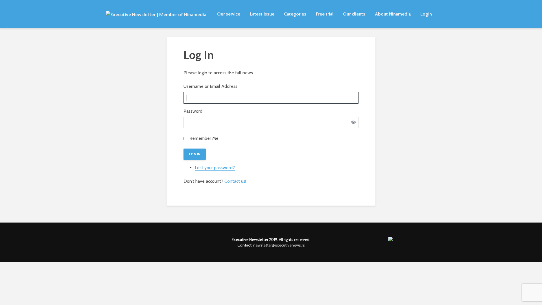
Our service (228, 14)
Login (426, 14)
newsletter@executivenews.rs (279, 245)
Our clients (354, 14)
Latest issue (262, 14)
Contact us (234, 181)
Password (192, 111)
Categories (295, 14)
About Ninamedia (393, 14)
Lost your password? (215, 167)
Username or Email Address (210, 86)
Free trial (324, 14)
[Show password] (353, 122)
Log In (194, 154)
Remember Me (203, 138)
